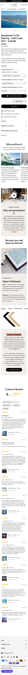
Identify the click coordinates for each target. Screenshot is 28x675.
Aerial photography (12, 9)
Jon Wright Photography (12, 666)
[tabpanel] (14, 343)
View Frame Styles (14, 369)
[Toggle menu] (1, 4)
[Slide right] (16, 30)
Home (2, 9)
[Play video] (14, 195)
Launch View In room (16, 96)
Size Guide (4, 66)
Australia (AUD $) (8, 653)
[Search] (21, 4)
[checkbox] (5, 408)
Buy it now (14, 106)
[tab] (3, 309)
